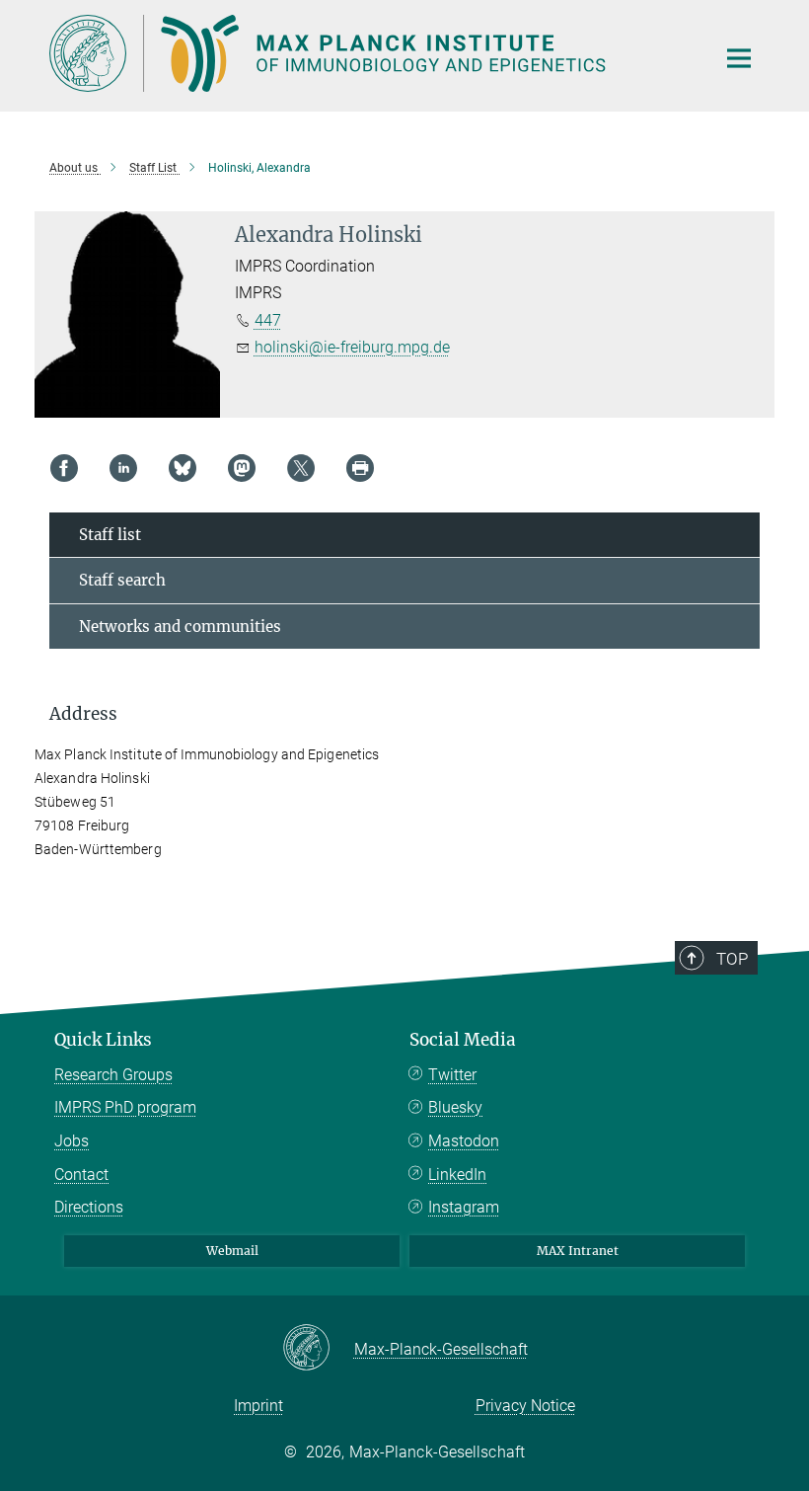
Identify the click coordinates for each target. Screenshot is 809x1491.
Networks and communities (180, 626)
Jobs (71, 1141)
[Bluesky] (182, 468)
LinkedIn (457, 1174)
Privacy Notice (525, 1405)
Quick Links (103, 1040)
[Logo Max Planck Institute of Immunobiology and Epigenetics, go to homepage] (370, 53)
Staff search (122, 580)
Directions (88, 1207)
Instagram (463, 1207)
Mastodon (463, 1141)
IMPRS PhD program (125, 1107)
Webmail (232, 1250)
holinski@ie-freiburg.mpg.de (352, 347)
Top (732, 959)
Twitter (452, 1074)
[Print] (360, 468)
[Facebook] (64, 468)
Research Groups (113, 1074)
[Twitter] (301, 468)
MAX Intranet (578, 1250)
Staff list (110, 534)
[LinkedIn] (123, 468)
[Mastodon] (242, 468)
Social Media (462, 1040)
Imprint (258, 1405)
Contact (81, 1174)
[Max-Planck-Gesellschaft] (318, 1349)
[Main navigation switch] (739, 58)
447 (268, 320)
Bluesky (455, 1107)
